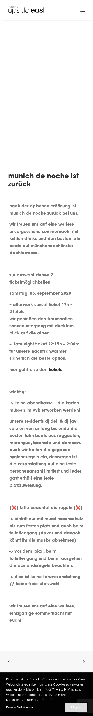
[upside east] (26, 10)
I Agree (76, 707)
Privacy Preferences (19, 707)
